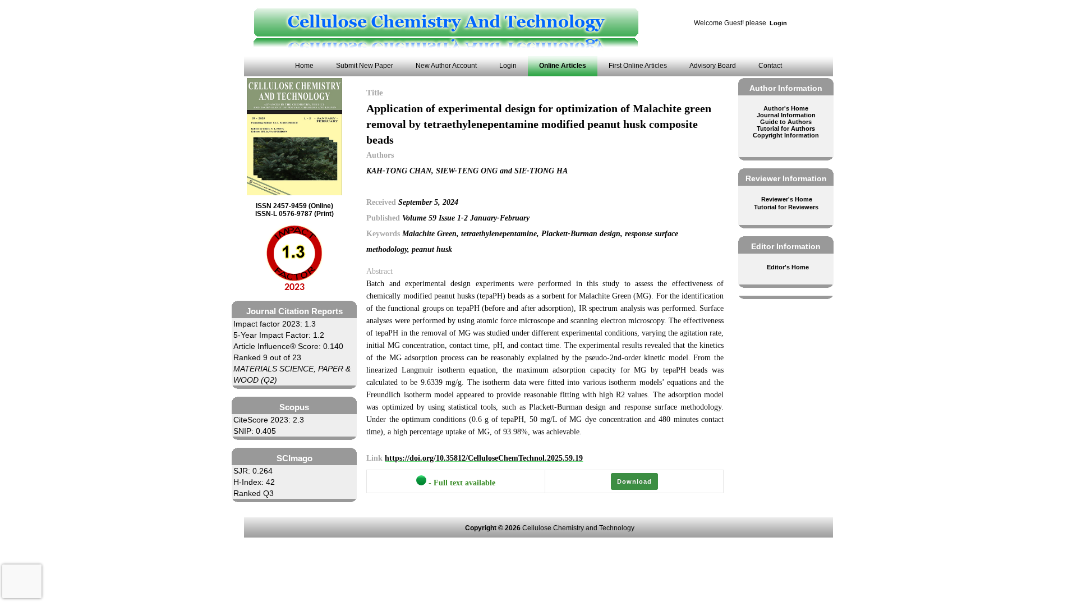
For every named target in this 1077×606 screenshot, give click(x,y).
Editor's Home (788, 267)
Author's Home (785, 108)
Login (778, 23)
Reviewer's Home (786, 199)
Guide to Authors (786, 121)
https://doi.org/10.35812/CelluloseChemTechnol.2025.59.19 (484, 458)
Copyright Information (786, 135)
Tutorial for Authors (786, 128)
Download (634, 481)
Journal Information (786, 115)
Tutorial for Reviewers (786, 207)
